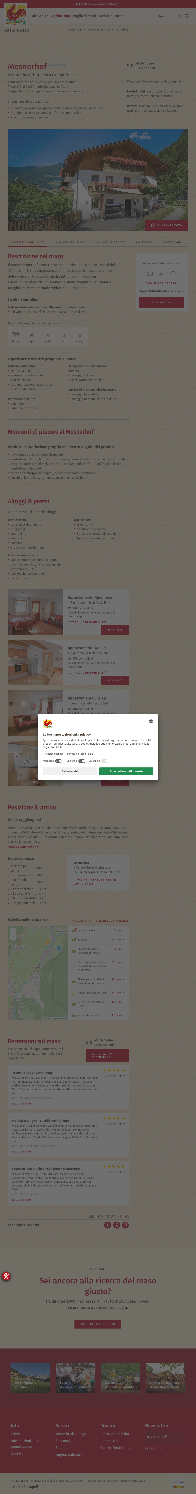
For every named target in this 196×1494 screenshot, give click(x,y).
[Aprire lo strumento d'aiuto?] (6, 1276)
